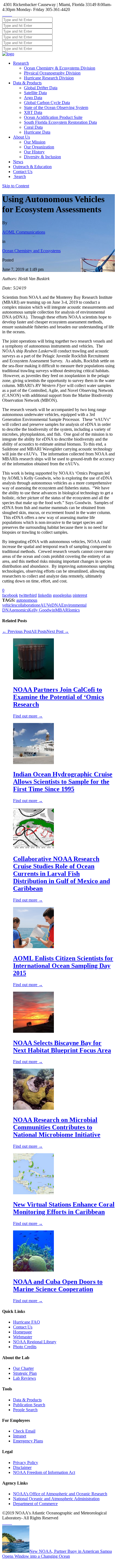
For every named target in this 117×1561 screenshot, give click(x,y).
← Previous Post (16, 631)
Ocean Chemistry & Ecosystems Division (59, 68)
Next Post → (58, 631)
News (18, 161)
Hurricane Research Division (49, 78)
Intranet (19, 1436)
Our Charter (23, 1368)
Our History (34, 152)
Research (21, 63)
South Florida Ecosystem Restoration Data (60, 122)
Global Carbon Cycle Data (47, 102)
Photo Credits (24, 1346)
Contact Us (22, 171)
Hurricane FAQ (26, 1322)
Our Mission (34, 142)
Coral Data (33, 127)
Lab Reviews (24, 1378)
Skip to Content (15, 185)
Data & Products (27, 83)
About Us (21, 137)
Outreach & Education (32, 166)
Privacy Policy (25, 1462)
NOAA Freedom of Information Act (44, 1472)
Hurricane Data (37, 132)
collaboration (27, 605)
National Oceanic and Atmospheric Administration (56, 1498)
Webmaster (22, 1337)
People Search (25, 1409)
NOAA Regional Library (34, 1341)
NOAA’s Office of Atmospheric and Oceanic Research (60, 1493)
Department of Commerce (35, 1503)
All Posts (39, 631)
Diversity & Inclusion (42, 156)
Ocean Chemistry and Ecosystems (31, 250)
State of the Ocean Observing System (56, 107)
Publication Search (29, 1404)
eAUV (44, 605)
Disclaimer (22, 1467)
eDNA (55, 605)
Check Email (24, 1431)
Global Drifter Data (40, 87)
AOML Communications (23, 232)
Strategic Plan (25, 1373)
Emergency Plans (28, 1441)
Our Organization (39, 147)
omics (75, 610)
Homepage (22, 1332)
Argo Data (33, 97)
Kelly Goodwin (41, 610)
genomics (20, 610)
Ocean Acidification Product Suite (53, 117)
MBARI (62, 610)
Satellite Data (35, 92)
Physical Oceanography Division (52, 73)
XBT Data (33, 112)
